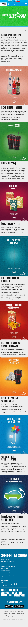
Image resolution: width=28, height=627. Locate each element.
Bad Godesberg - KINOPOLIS (14, 4)
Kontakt (6, 611)
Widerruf (20, 615)
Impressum (21, 611)
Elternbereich (4, 580)
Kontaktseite (19, 595)
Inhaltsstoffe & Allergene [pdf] (9, 584)
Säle (2, 578)
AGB (15, 615)
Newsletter (13, 611)
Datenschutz (20, 613)
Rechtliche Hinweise (9, 613)
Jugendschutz (8, 615)
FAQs (2, 582)
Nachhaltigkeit (4, 585)
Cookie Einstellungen (14, 617)
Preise (2, 577)
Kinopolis (3, 4)
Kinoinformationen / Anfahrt (8, 529)
